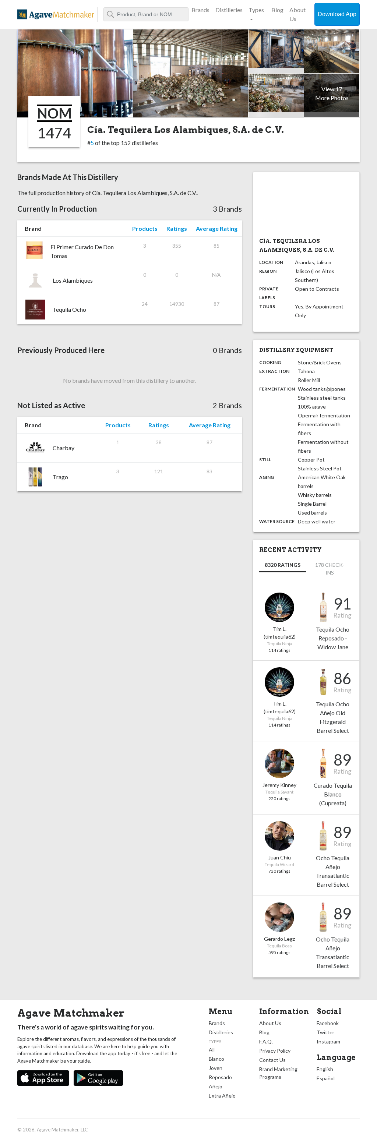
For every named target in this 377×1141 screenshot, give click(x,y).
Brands (200, 9)
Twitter (325, 1032)
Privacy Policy (274, 1051)
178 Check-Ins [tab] (330, 569)
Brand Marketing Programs (278, 1073)
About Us (297, 14)
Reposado (220, 1077)
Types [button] (256, 9)
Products (145, 228)
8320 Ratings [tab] (282, 565)
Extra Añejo (222, 1095)
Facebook (328, 1023)
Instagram (328, 1041)
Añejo (215, 1086)
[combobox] (145, 14)
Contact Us (272, 1060)
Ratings (176, 228)
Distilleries (229, 9)
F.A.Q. (266, 1041)
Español (326, 1078)
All (212, 1049)
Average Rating (216, 228)
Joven (215, 1068)
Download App (337, 14)
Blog (277, 9)
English (325, 1069)
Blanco (216, 1059)
